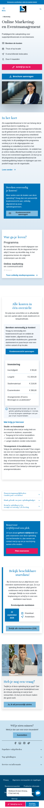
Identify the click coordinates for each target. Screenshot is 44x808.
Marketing (7, 17)
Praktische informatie (31, 786)
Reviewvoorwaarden (12, 786)
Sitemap (14, 799)
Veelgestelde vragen (32, 792)
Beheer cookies (27, 799)
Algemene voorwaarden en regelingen (26, 780)
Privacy (6, 780)
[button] (38, 793)
